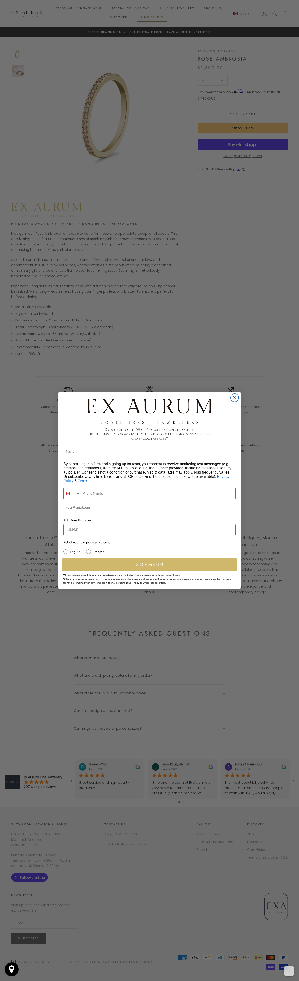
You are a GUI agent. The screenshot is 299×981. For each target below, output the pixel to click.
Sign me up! (149, 564)
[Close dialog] (235, 398)
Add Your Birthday (77, 520)
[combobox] (72, 493)
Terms (83, 481)
